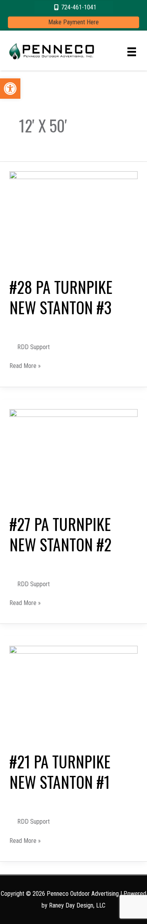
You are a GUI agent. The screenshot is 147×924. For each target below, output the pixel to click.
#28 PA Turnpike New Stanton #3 (61, 297)
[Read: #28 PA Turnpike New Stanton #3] (73, 219)
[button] (10, 88)
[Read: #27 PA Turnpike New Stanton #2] (73, 456)
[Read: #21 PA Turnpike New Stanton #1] (73, 693)
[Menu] (131, 51)
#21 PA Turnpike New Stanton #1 (60, 772)
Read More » (25, 366)
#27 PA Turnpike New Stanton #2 (60, 534)
